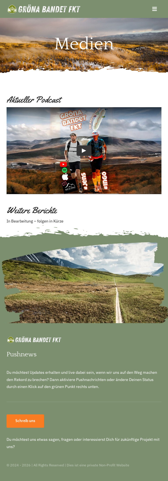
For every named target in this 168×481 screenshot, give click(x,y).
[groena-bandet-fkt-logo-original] (44, 6)
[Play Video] (84, 150)
